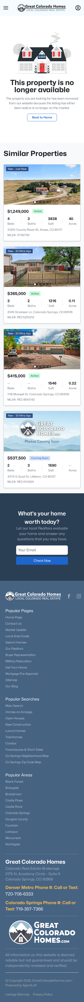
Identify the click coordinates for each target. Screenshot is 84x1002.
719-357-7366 (29, 909)
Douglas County (16, 819)
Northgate (12, 844)
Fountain (11, 825)
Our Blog (11, 686)
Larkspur (11, 831)
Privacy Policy (43, 994)
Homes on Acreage (18, 712)
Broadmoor (13, 794)
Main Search (14, 705)
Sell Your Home (16, 667)
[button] (6, 8)
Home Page (13, 617)
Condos (10, 743)
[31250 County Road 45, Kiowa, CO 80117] (42, 184)
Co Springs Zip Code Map (23, 762)
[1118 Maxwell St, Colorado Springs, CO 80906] (42, 349)
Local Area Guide (17, 636)
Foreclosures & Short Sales (24, 749)
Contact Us (13, 623)
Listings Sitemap (17, 994)
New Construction (18, 724)
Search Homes (15, 642)
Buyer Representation (20, 655)
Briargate (12, 788)
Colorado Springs (17, 813)
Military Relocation (18, 661)
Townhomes (13, 737)
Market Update (15, 630)
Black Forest (14, 781)
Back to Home (42, 117)
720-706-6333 (19, 894)
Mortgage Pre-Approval (21, 673)
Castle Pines (14, 800)
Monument (13, 838)
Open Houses (14, 718)
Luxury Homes (15, 731)
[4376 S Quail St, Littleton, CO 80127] (42, 431)
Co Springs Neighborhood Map (27, 756)
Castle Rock (14, 806)
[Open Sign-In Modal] (78, 8)
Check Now (42, 560)
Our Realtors (14, 648)
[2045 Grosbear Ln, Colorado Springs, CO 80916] (42, 266)
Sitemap (11, 680)
